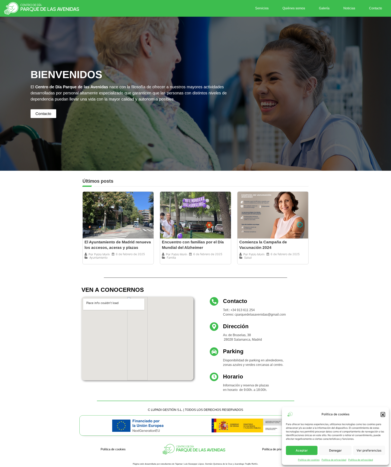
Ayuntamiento (98, 257)
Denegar (335, 450)
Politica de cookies (309, 459)
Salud (248, 257)
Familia (171, 257)
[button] (383, 414)
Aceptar (302, 450)
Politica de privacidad (334, 459)
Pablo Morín (102, 254)
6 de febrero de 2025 (130, 254)
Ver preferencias (369, 450)
